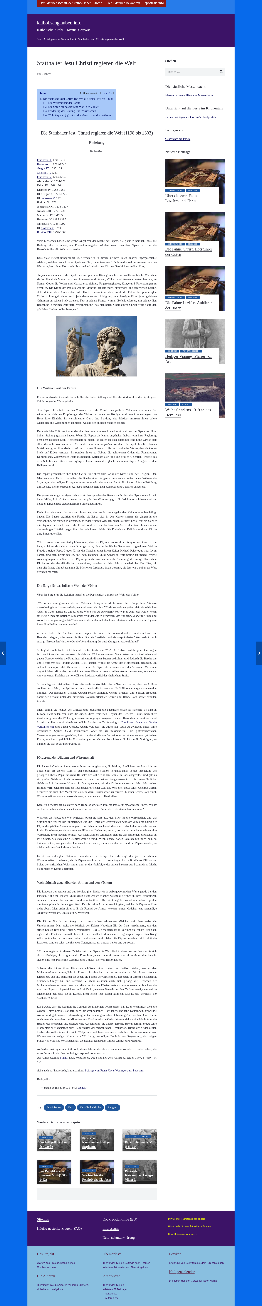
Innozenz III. (44, 160)
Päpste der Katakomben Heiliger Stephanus (96, 1142)
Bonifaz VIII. (44, 232)
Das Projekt (45, 1254)
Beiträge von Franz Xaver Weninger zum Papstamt (114, 1070)
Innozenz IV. (44, 177)
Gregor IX (43, 168)
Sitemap (43, 1219)
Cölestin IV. (44, 172)
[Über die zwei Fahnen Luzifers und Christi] (195, 181)
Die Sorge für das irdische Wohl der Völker (73, 106)
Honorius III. (44, 164)
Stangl (63, 1057)
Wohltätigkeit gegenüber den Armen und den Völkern (79, 115)
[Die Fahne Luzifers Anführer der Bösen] (195, 288)
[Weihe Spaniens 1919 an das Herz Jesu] (195, 395)
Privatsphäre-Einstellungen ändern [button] (186, 1218)
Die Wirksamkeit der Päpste (64, 102)
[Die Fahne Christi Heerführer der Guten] (195, 234)
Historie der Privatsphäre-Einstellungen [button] (189, 1226)
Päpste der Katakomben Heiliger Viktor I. (139, 1175)
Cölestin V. (47, 228)
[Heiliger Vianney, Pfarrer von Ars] (195, 341)
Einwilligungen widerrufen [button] (182, 1234)
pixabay (82, 1087)
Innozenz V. (48, 198)
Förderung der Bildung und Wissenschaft (72, 110)
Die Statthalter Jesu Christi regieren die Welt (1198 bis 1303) (78, 98)
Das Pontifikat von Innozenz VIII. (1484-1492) (53, 1175)
